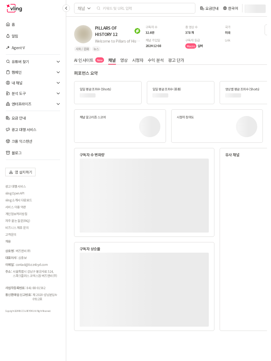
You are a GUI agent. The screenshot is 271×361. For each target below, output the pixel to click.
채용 (8, 241)
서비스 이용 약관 (15, 207)
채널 (112, 60)
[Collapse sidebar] (66, 8)
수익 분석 (156, 60)
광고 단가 (176, 60)
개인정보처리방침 (16, 214)
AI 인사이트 (88, 60)
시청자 (137, 60)
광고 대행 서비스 (15, 186)
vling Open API (14, 193)
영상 (124, 60)
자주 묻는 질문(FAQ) (17, 221)
